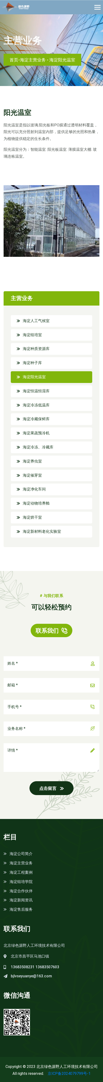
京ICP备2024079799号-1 (69, 1073)
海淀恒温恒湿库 (36, 391)
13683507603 (47, 967)
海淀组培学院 (21, 881)
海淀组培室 (32, 335)
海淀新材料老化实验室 (42, 531)
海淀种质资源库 (36, 348)
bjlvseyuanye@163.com (31, 976)
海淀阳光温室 (34, 377)
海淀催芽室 (32, 475)
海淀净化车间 (34, 489)
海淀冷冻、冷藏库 (38, 447)
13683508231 (22, 967)
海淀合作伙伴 (21, 891)
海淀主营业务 (33, 59)
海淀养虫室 (32, 461)
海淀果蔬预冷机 (36, 433)
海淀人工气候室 (36, 320)
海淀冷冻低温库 (36, 405)
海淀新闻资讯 (21, 900)
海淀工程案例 (21, 872)
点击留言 (48, 788)
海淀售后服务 (21, 909)
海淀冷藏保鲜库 (36, 419)
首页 (14, 59)
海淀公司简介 (21, 853)
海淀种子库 (32, 363)
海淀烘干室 (32, 517)
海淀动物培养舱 (36, 503)
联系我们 (47, 630)
